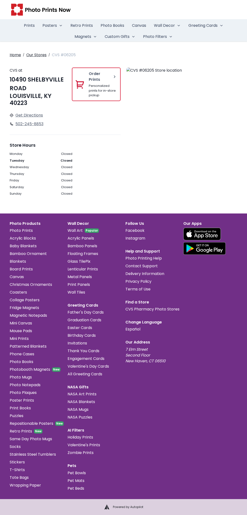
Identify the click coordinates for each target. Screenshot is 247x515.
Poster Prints (22, 400)
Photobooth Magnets (30, 369)
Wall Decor (164, 25)
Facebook (134, 230)
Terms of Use (138, 289)
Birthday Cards (82, 335)
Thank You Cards (83, 351)
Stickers (17, 462)
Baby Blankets (23, 246)
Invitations (77, 343)
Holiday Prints (80, 437)
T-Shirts (17, 470)
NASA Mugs (78, 409)
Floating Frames (83, 253)
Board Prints (21, 269)
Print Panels (79, 284)
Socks (15, 446)
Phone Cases (22, 354)
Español (132, 329)
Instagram (135, 238)
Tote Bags (19, 477)
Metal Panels (80, 277)
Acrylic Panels (81, 238)
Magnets (83, 36)
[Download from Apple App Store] (202, 234)
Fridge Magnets (24, 307)
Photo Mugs (21, 377)
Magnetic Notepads (28, 315)
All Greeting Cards (85, 374)
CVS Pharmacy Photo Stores (152, 309)
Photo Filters (155, 36)
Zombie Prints (81, 452)
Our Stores (36, 55)
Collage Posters (25, 300)
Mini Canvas (21, 323)
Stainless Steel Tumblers (33, 454)
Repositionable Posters (31, 423)
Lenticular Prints (83, 269)
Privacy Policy (138, 281)
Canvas (139, 25)
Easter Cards (80, 327)
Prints (29, 25)
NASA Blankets (81, 402)
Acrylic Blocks (23, 238)
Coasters (18, 292)
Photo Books (112, 25)
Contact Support (141, 266)
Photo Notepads (25, 385)
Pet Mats (76, 480)
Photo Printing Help (143, 258)
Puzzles (16, 416)
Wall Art (75, 230)
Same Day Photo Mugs (31, 439)
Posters (49, 25)
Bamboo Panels (82, 246)
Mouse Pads (21, 331)
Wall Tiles (76, 292)
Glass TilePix (79, 261)
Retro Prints (81, 25)
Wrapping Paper (25, 485)
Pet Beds (76, 488)
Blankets (18, 261)
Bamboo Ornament (28, 253)
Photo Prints (21, 230)
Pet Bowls (77, 473)
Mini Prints (19, 338)
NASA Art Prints (82, 394)
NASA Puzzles (80, 417)
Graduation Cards (84, 320)
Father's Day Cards (86, 312)
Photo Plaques (23, 392)
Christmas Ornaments (31, 284)
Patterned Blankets (28, 346)
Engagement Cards (86, 358)
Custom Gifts (117, 36)
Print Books (20, 408)
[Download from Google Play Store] (204, 248)
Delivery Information (144, 273)
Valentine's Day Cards (88, 366)
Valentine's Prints (84, 445)
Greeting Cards (203, 25)
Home (15, 55)
